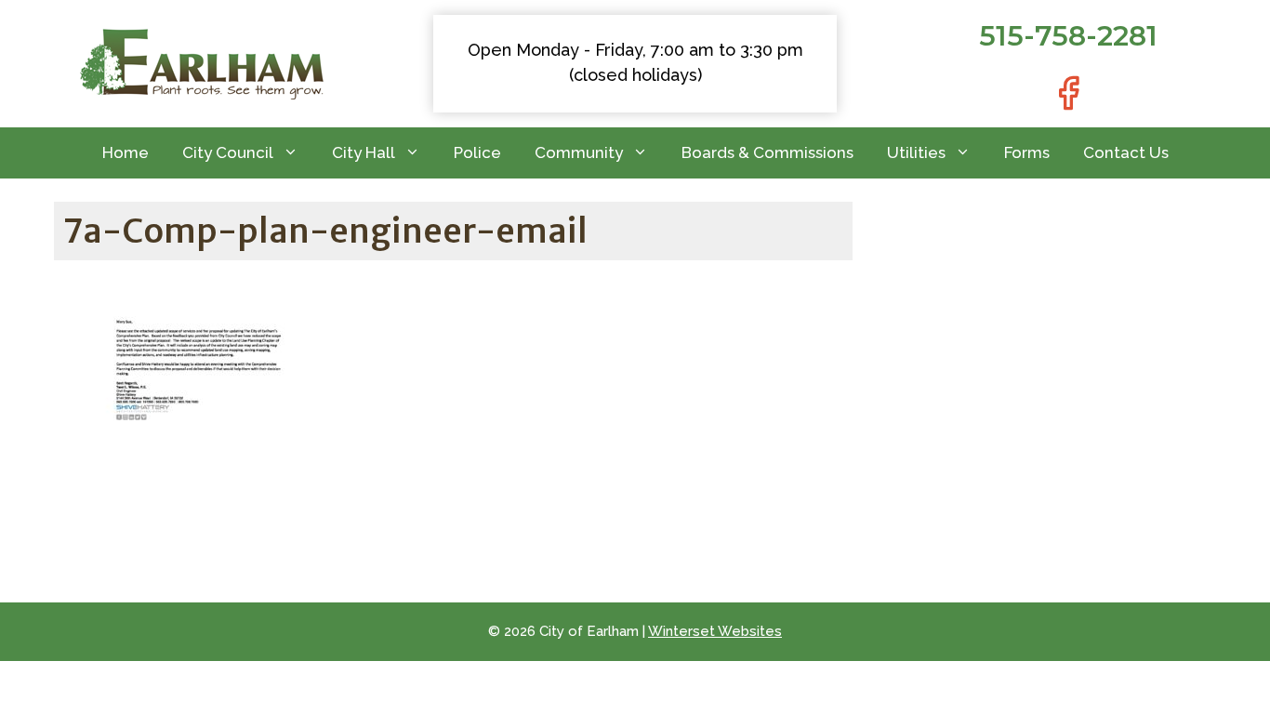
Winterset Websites (715, 631)
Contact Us (1126, 152)
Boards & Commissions (767, 152)
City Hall (363, 152)
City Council (227, 152)
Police (477, 152)
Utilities (916, 152)
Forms (1027, 152)
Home (125, 152)
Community (579, 152)
